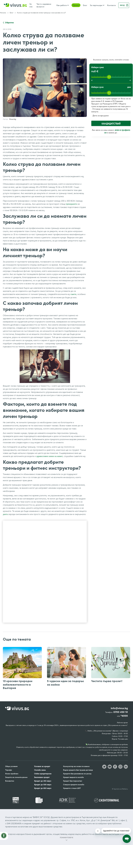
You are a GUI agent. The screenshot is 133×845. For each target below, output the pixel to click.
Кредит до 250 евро (42, 781)
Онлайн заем (40, 770)
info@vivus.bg (119, 708)
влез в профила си (117, 131)
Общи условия (11, 766)
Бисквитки (9, 781)
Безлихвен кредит (42, 777)
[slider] (109, 77)
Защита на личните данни (16, 777)
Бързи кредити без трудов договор (78, 770)
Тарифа (8, 770)
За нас (31, 5)
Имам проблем (11, 773)
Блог (85, 5)
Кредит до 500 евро (42, 784)
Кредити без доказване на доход (77, 773)
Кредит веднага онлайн (73, 777)
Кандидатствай (111, 123)
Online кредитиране (42, 773)
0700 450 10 (120, 712)
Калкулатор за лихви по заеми (76, 766)
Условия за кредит (42, 766)
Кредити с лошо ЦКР (72, 788)
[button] (62, 5)
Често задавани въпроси (43, 5)
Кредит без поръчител (72, 781)
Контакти (111, 5)
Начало (3, 13)
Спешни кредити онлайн (73, 784)
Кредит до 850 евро (42, 788)
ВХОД (122, 5)
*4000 (124, 715)
